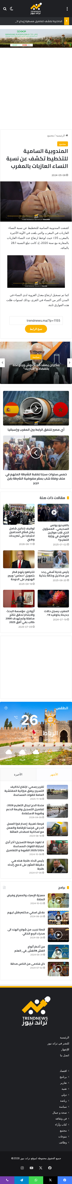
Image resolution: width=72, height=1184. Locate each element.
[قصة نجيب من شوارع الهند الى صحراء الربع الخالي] (58, 935)
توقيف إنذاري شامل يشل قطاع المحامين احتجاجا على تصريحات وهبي (22, 534)
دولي (64, 1094)
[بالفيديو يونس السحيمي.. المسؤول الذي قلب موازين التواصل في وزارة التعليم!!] (53, 512)
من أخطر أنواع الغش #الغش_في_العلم (29, 948)
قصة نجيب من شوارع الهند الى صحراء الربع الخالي (26, 931)
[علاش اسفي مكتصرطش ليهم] (58, 917)
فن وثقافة (61, 1118)
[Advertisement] (36, 89)
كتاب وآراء (61, 1124)
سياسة (63, 1106)
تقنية (64, 1088)
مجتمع (50, 135)
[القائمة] (67, 10)
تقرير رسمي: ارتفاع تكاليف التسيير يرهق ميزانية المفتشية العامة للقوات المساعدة (24, 790)
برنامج (63, 1076)
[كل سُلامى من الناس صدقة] (58, 969)
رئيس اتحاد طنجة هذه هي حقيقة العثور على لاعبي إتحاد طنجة (25, 864)
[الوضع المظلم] (11, 10)
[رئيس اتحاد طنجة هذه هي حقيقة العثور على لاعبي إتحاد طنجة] (57, 866)
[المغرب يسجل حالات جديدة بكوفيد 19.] (53, 598)
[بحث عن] (5, 10)
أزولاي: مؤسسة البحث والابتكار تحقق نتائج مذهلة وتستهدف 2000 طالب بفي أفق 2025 (20, 617)
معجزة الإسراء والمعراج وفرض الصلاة (26, 897)
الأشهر (54, 774)
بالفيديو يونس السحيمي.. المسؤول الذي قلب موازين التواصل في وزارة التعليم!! (55, 532)
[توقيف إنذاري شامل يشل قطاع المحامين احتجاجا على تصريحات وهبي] (19, 514)
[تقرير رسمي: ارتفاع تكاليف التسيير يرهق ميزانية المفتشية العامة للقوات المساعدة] (57, 792)
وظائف (63, 1142)
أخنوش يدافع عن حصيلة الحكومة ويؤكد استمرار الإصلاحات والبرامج (36, 366)
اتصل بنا (64, 1055)
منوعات (62, 1136)
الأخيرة (18, 774)
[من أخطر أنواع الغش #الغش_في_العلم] (58, 952)
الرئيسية (61, 135)
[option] (36, 363)
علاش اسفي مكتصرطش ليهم (26, 912)
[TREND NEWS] (36, 8)
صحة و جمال (59, 1112)
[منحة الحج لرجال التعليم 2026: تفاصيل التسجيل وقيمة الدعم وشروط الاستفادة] (57, 810)
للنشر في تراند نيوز (58, 1043)
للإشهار (65, 1049)
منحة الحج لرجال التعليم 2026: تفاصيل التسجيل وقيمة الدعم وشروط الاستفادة (25, 809)
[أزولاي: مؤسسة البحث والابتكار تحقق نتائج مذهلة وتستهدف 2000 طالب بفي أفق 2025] (19, 598)
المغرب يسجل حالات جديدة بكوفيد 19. (56, 613)
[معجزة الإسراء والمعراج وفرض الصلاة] (58, 900)
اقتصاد (36, 356)
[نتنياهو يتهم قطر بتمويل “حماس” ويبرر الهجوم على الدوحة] (19, 559)
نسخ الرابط (36, 328)
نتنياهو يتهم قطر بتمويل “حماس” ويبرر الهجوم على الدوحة (21, 575)
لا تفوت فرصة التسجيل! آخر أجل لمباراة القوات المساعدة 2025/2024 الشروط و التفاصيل (24, 846)
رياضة (63, 1100)
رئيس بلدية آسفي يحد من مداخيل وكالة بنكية (54, 573)
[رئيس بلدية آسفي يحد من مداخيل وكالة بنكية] (53, 559)
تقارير (63, 1082)
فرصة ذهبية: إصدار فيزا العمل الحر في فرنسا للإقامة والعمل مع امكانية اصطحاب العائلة (25, 827)
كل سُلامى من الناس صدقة (27, 963)
